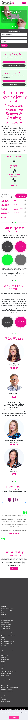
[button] (2, 501)
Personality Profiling (5, 679)
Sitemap (3, 697)
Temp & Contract (5, 649)
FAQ (2, 668)
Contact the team (14, 84)
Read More (14, 568)
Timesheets (3, 661)
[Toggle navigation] (24, 3)
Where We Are (4, 694)
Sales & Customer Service (7, 643)
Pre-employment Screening (7, 608)
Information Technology (6, 632)
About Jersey (4, 665)
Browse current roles (14, 65)
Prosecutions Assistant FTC (4, 208)
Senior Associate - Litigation (6, 216)
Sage (2, 682)
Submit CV (3, 657)
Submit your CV (14, 62)
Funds (15, 200)
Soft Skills (3, 681)
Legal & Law (16, 216)
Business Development (6, 624)
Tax (2, 647)
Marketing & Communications (8, 635)
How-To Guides (4, 667)
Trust (2, 652)
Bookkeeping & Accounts (7, 620)
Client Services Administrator (5, 205)
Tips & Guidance (5, 659)
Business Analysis (5, 622)
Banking (15, 204)
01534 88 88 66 (14, 185)
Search (5, 45)
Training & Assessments (6, 689)
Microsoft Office (5, 675)
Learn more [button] (17, 713)
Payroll (2, 612)
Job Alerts (3, 663)
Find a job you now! (21, 196)
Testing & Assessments (6, 610)
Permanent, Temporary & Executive (9, 687)
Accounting (3, 617)
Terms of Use (4, 699)
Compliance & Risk (5, 628)
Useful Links (3, 696)
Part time (3, 637)
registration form (14, 167)
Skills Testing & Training (6, 673)
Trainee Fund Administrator (4, 201)
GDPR (2, 677)
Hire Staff (14, 81)
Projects (3, 639)
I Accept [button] (14, 717)
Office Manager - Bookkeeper (5, 212)
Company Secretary (5, 626)
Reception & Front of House (7, 641)
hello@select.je (14, 176)
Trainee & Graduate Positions (8, 651)
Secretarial (16, 212)
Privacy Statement (5, 701)
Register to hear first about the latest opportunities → (12, 19)
